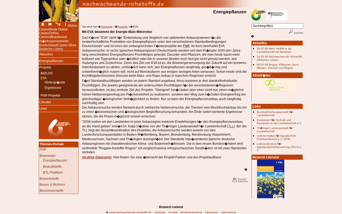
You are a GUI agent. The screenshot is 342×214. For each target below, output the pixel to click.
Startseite (106, 26)
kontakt (173, 212)
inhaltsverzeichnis (191, 212)
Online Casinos (49, 35)
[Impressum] (65, 26)
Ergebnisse (52, 88)
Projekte (123, 26)
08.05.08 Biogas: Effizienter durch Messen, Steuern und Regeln (278, 66)
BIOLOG (46, 73)
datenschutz (228, 212)
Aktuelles (46, 54)
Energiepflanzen (51, 60)
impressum (211, 212)
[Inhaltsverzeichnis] (58, 26)
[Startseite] (42, 26)
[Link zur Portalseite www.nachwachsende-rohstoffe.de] (191, 3)
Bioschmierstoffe (52, 191)
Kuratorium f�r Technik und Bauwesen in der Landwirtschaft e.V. (279, 122)
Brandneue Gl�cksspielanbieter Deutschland (54, 41)
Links (43, 108)
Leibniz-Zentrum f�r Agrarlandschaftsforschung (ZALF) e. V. (279, 146)
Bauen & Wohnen (52, 184)
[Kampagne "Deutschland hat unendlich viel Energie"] (276, 93)
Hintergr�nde (54, 82)
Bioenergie (48, 156)
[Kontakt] (49, 26)
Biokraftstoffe (52, 167)
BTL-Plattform (53, 172)
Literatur (45, 102)
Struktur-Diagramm (97, 157)
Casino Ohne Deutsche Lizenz (57, 47)
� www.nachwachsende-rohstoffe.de (128, 212)
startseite (160, 212)
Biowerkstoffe (49, 179)
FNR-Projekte (49, 95)
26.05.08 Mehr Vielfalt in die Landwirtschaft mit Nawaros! (274, 50)
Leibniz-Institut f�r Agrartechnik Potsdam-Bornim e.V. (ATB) (276, 137)
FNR (43, 149)
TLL (231, 126)
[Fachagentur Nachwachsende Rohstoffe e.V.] (59, 137)
